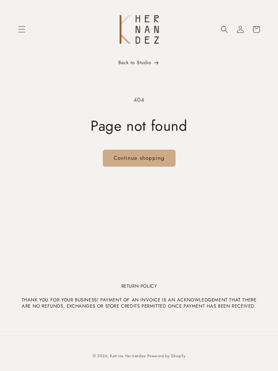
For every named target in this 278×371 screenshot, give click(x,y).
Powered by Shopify (166, 356)
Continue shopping (139, 158)
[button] (22, 29)
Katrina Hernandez (128, 356)
